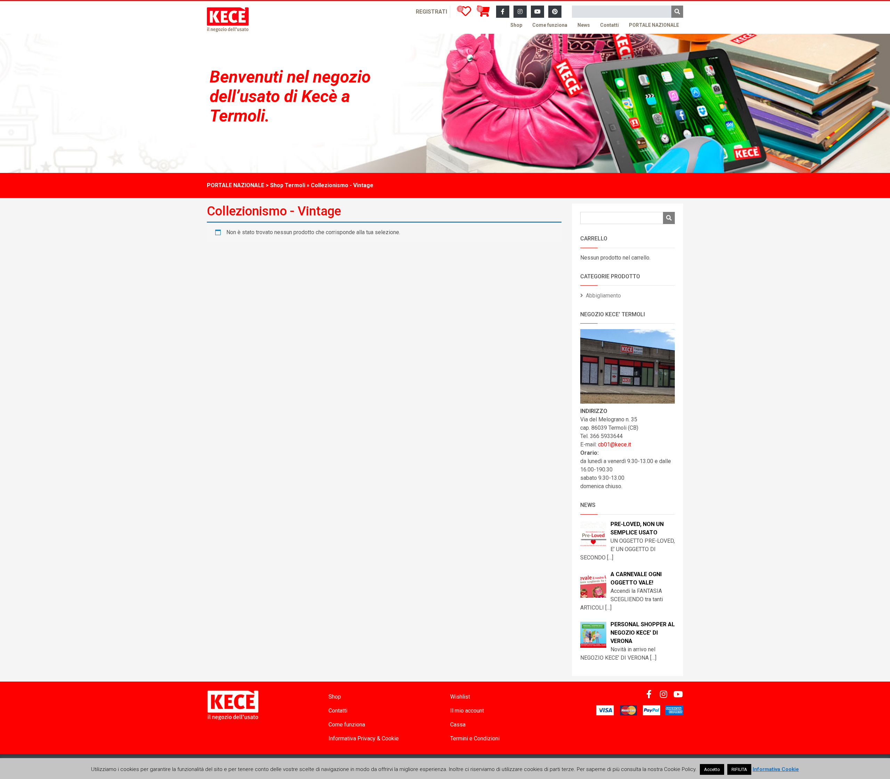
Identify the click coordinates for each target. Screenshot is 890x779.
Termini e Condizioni (475, 738)
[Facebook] (502, 12)
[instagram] (520, 12)
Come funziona (549, 25)
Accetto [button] (712, 769)
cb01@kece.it (614, 444)
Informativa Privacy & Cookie (364, 738)
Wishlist (460, 696)
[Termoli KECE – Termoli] (228, 20)
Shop (516, 25)
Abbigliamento (603, 295)
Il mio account (467, 710)
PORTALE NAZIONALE (654, 25)
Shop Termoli (287, 185)
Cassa (458, 724)
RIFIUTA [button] (739, 769)
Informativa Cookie (776, 769)
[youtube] (537, 12)
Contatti (609, 25)
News (583, 25)
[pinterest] (554, 12)
